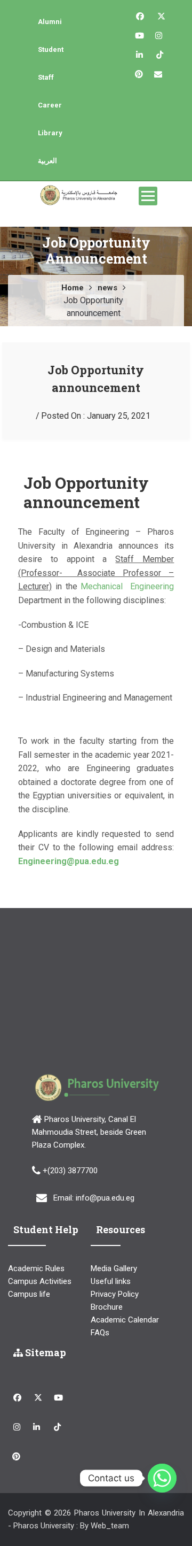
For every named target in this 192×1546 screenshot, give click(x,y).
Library (50, 133)
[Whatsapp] (162, 1478)
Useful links (111, 1281)
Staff (46, 77)
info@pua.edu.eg (105, 1198)
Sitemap (44, 1352)
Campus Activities (39, 1281)
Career (50, 105)
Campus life (29, 1294)
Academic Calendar (125, 1320)
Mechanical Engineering (127, 586)
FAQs (100, 1332)
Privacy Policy (115, 1294)
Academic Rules (36, 1268)
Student (50, 49)
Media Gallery (114, 1268)
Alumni (50, 22)
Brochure (107, 1307)
